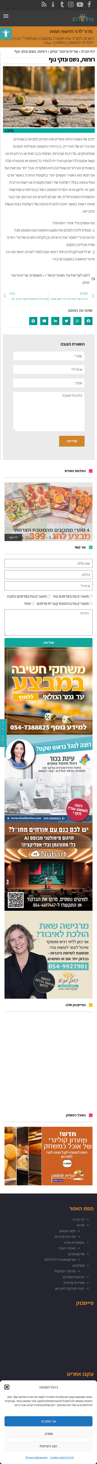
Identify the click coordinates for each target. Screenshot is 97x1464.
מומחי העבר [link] (67, 1248)
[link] (6, 33)
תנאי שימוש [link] (67, 1231)
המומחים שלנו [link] (74, 1242)
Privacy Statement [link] (37, 1457)
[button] (7, 1387)
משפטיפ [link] (36, 275)
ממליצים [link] (78, 1265)
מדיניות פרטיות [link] (65, 1237)
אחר (27, 603)
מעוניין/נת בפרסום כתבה (27, 596)
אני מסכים (48, 1421)
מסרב (48, 1434)
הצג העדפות (48, 1446)
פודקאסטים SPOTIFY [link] (60, 1259)
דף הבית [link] (88, 51)
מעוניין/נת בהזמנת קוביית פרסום (63, 603)
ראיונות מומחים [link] (74, 1277)
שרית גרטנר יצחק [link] (64, 51)
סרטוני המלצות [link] (65, 1271)
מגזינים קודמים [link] (74, 1282)
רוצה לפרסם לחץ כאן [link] (70, 1288)
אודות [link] (81, 1225)
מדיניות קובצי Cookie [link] (62, 1457)
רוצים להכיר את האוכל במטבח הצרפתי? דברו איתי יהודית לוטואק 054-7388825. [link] (49, 40)
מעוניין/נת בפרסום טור (71, 596)
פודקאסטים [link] (76, 1254)
